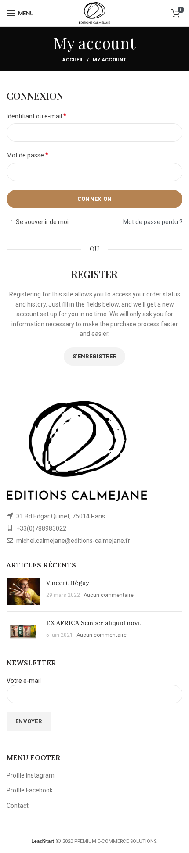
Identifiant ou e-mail (36, 116)
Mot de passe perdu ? (152, 221)
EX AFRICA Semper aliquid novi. (93, 623)
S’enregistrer (94, 356)
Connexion (94, 199)
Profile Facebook (30, 790)
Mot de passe (27, 155)
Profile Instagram (31, 775)
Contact (18, 805)
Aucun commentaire (109, 595)
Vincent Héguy (67, 583)
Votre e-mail (24, 680)
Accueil (73, 60)
